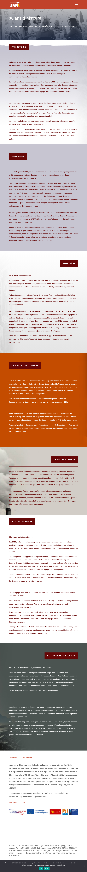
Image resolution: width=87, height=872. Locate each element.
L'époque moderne (65, 460)
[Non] (84, 866)
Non (46, 868)
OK (41, 868)
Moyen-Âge (17, 157)
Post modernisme (22, 522)
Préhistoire (18, 47)
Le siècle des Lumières (25, 365)
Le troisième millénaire (61, 656)
